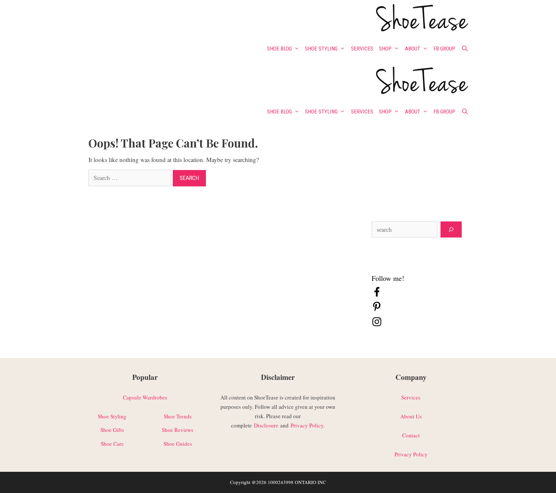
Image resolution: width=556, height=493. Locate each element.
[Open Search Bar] (464, 48)
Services (362, 48)
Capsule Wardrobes (145, 397)
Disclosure (266, 425)
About (412, 48)
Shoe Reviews (177, 430)
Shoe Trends (178, 416)
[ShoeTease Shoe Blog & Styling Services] (421, 18)
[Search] (451, 229)
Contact (411, 435)
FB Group (444, 48)
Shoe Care (112, 443)
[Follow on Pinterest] (377, 310)
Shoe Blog (279, 48)
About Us (411, 416)
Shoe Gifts (112, 430)
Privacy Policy (307, 425)
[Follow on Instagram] (377, 324)
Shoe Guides (177, 443)
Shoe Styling (321, 48)
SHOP (385, 48)
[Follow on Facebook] (377, 295)
